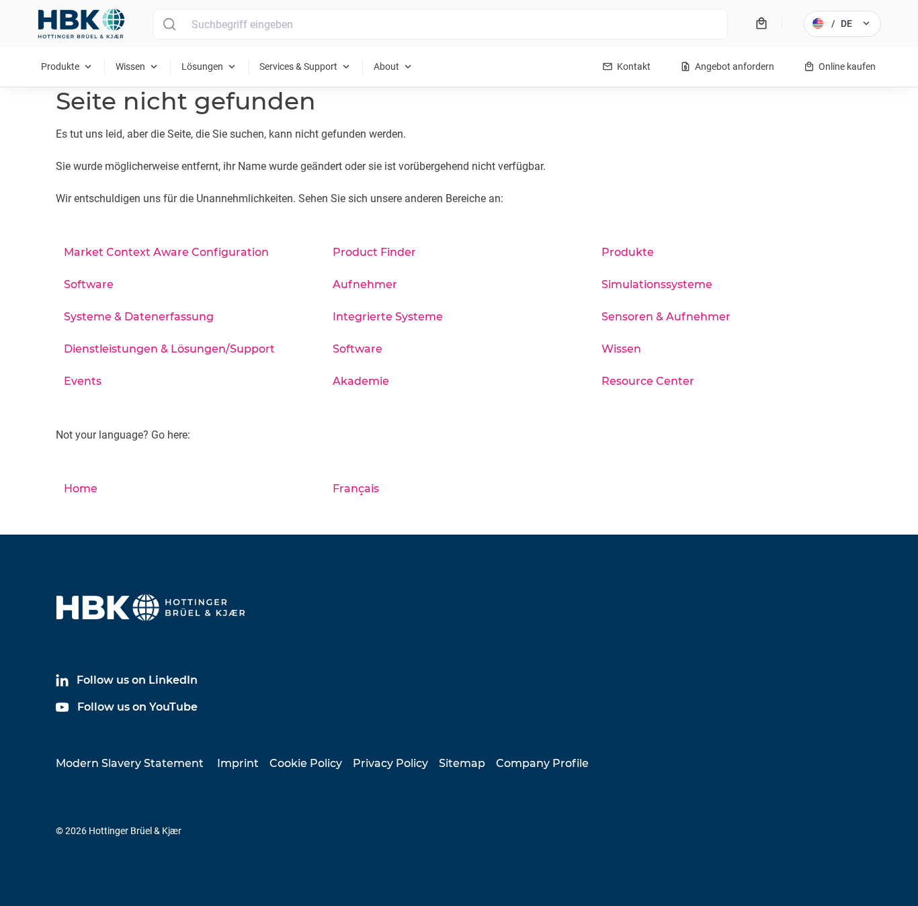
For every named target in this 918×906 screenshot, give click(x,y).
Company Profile (542, 763)
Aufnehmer (365, 284)
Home (80, 488)
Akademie (361, 381)
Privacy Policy (390, 763)
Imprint (238, 763)
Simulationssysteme (656, 284)
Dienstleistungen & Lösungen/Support (169, 349)
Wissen (621, 349)
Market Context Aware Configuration (166, 252)
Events (82, 381)
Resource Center (647, 381)
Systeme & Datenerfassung (139, 316)
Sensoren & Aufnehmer (666, 316)
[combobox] (440, 24)
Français (356, 488)
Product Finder (374, 252)
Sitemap (462, 763)
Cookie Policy (305, 763)
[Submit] (169, 24)
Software (89, 284)
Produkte (627, 252)
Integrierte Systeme (388, 316)
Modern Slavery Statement (130, 763)
